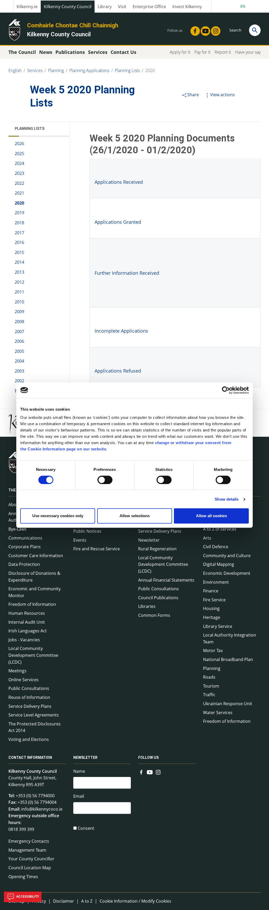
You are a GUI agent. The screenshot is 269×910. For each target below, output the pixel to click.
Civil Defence (215, 547)
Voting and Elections (28, 739)
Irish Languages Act (27, 631)
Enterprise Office (149, 6)
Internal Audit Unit (26, 622)
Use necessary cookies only (57, 516)
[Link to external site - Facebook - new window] (193, 29)
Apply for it (180, 52)
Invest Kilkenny (187, 6)
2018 (19, 223)
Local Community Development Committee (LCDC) (33, 655)
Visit (122, 6)
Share (193, 95)
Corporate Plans (24, 547)
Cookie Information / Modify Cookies (135, 901)
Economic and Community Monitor (34, 592)
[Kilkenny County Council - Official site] (14, 29)
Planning (56, 70)
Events (79, 540)
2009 (19, 311)
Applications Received (119, 182)
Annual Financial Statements (166, 580)
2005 (19, 351)
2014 (19, 262)
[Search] (255, 30)
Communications (25, 538)
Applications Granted (118, 222)
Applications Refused (118, 371)
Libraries (147, 606)
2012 (19, 282)
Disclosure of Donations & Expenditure (34, 576)
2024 (19, 163)
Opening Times (23, 877)
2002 (19, 381)
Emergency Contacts (28, 841)
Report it (223, 52)
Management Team (27, 850)
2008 (19, 321)
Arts (207, 538)
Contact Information (30, 757)
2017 (19, 233)
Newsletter (149, 540)
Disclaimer (63, 901)
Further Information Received (127, 273)
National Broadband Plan (228, 659)
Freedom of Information (32, 604)
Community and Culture (227, 555)
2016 (19, 242)
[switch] (104, 480)
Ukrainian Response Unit (227, 703)
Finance (210, 591)
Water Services (217, 712)
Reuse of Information (29, 697)
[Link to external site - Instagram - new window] (214, 29)
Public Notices (87, 531)
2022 (19, 183)
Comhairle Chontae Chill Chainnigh (72, 25)
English (15, 70)
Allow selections (135, 516)
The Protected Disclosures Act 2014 (34, 727)
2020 (150, 70)
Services (35, 70)
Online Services (23, 680)
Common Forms (154, 615)
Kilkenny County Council (67, 6)
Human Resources (26, 613)
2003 (19, 371)
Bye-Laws (17, 529)
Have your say (248, 52)
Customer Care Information (35, 555)
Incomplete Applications (121, 331)
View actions (222, 95)
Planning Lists (127, 70)
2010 (19, 302)
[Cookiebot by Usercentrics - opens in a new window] (226, 390)
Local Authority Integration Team (229, 638)
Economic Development (226, 573)
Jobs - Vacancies (24, 640)
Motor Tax (213, 650)
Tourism (211, 686)
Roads (209, 677)
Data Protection (24, 564)
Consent (86, 828)
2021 (19, 193)
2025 (19, 153)
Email (78, 796)
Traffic (209, 695)
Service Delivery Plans (29, 706)
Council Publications (158, 598)
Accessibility (27, 896)
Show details (227, 499)
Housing (211, 608)
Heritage (211, 617)
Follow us (148, 757)
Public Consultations (28, 688)
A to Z (86, 901)
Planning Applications (89, 70)
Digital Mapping (218, 564)
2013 (19, 272)
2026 (19, 143)
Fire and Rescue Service (96, 549)
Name (79, 771)
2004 (19, 361)
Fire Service (214, 600)
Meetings (17, 671)
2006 (19, 341)
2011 (19, 292)
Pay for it (202, 52)
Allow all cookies (211, 516)
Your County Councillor (31, 859)
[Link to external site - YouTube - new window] (204, 29)
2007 (19, 331)
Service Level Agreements (33, 715)
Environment (216, 582)
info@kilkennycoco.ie (42, 809)
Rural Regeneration (157, 549)
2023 (19, 173)
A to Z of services (219, 529)
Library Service (217, 626)
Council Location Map (29, 868)
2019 (19, 213)
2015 (19, 252)
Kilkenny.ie (27, 6)
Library (105, 6)
